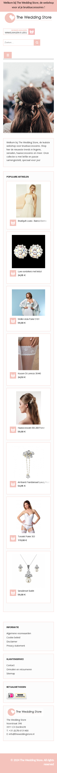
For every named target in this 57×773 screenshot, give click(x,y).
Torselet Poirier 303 (26, 536)
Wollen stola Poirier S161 (28, 319)
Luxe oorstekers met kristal (29, 271)
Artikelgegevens (39, 210)
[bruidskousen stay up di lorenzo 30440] (17, 362)
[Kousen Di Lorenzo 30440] (28, 353)
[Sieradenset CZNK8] (17, 580)
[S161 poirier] (17, 310)
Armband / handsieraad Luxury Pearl (32, 482)
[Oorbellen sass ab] (17, 260)
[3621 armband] (17, 471)
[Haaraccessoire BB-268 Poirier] (28, 407)
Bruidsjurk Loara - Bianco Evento (32, 221)
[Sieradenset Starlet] (28, 570)
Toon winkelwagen (31, 31)
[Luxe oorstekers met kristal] (28, 251)
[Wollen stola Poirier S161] (28, 302)
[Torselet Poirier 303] (28, 516)
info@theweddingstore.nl (21, 734)
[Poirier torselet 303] (17, 525)
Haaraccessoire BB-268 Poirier (31, 428)
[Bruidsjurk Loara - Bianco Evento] (28, 200)
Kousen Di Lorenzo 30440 (29, 373)
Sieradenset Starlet (26, 591)
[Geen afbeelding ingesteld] (17, 210)
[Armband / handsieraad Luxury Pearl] (28, 461)
